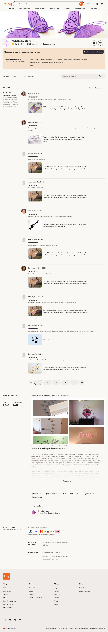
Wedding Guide (80, 8)
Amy (29, 211)
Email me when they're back (93, 52)
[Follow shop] (100, 43)
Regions (102, 628)
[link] (30, 382)
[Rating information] (13, 44)
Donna (30, 325)
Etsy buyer (31, 268)
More (31, 65)
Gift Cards (93, 8)
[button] (94, 43)
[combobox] (46, 3)
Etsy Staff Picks (24, 8)
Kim (29, 93)
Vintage (67, 8)
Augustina (31, 182)
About (16, 76)
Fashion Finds (54, 8)
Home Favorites (40, 8)
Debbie (30, 122)
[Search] (81, 3)
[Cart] (101, 3)
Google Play (26, 615)
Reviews (6, 76)
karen (30, 239)
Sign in (89, 4)
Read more (67, 481)
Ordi (29, 153)
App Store (10, 615)
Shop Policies (29, 76)
